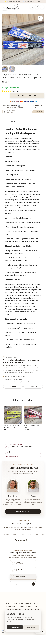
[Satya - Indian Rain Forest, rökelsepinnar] (33, 415)
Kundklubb (28, 603)
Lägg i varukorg (28, 95)
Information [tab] (11, 121)
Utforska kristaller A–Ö (11, 456)
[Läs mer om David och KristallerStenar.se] (33, 485)
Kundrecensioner (18, 603)
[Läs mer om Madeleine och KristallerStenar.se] (12, 485)
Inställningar (31, 627)
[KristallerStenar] (14, 7)
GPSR (14, 386)
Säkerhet (34, 386)
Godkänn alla (14, 627)
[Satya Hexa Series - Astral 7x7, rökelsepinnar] (13, 415)
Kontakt (8, 603)
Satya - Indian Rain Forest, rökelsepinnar (32, 426)
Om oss (36, 603)
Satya (5, 12)
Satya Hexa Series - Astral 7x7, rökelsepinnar (12, 426)
